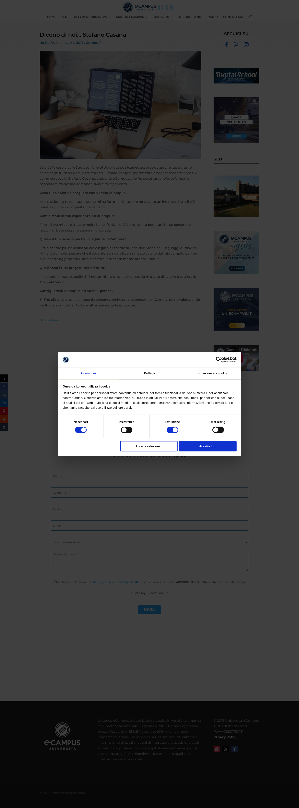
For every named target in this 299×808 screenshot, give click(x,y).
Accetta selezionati (148, 446)
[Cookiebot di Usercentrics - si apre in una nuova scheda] (219, 360)
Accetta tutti (207, 446)
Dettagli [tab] (149, 373)
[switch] (126, 430)
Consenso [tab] (88, 373)
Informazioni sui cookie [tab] (210, 373)
